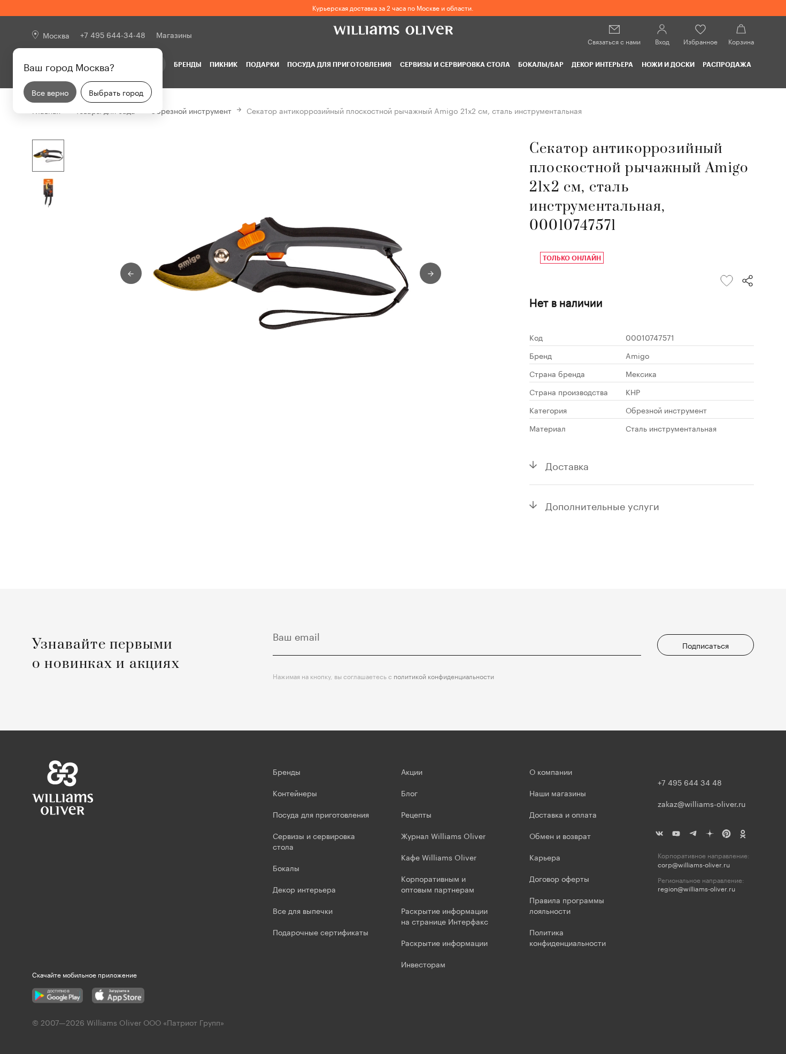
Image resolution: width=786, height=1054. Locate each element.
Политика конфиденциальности (567, 937)
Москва (56, 35)
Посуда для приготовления (339, 64)
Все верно (50, 92)
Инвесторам (424, 964)
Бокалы (286, 867)
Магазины (174, 34)
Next (430, 273)
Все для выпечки (303, 910)
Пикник (223, 64)
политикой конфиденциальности (444, 676)
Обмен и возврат (560, 835)
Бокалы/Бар (541, 64)
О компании (550, 771)
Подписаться (705, 645)
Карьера (544, 857)
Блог (409, 792)
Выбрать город (116, 92)
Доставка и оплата (563, 814)
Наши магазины (557, 792)
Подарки (262, 64)
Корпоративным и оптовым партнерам (437, 883)
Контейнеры (295, 792)
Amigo (638, 355)
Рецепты (416, 814)
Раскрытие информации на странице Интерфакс (444, 915)
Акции (411, 771)
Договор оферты (559, 878)
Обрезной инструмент (191, 110)
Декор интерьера (602, 64)
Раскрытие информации (444, 942)
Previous (131, 273)
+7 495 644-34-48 (112, 34)
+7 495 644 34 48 (690, 782)
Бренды (188, 64)
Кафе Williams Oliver (438, 857)
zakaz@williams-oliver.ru (701, 803)
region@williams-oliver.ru (696, 888)
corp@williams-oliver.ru (694, 864)
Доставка (567, 464)
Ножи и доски (668, 64)
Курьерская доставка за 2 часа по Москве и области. (393, 7)
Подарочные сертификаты (320, 931)
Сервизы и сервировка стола (455, 64)
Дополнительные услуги (602, 504)
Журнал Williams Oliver (443, 835)
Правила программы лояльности (566, 905)
